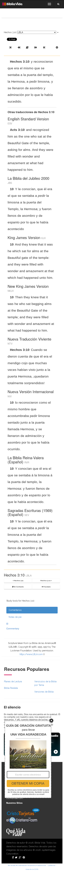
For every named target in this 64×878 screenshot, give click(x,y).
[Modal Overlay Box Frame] (28, 759)
